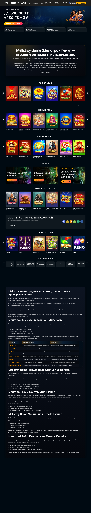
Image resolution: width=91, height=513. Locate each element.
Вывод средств (57, 3)
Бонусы (65, 2)
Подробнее (12, 225)
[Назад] (3, 93)
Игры (30, 3)
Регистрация (36, 3)
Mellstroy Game (16, 3)
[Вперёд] (87, 93)
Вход (42, 3)
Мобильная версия (48, 3)
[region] (45, 95)
